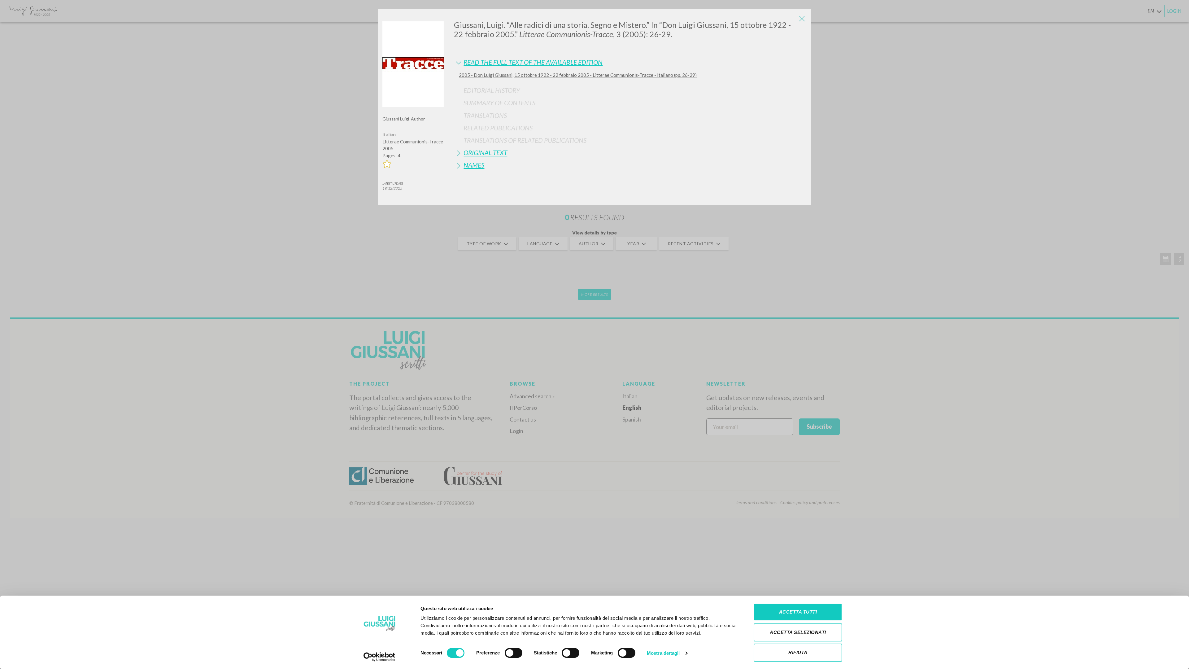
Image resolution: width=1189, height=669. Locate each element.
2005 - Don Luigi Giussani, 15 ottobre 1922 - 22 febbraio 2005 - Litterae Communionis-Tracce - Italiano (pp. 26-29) (578, 75)
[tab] (630, 62)
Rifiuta (798, 652)
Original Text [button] (485, 152)
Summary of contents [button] (499, 102)
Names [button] (474, 164)
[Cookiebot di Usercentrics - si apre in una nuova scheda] (379, 657)
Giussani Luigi (396, 118)
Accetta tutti (798, 611)
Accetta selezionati (798, 632)
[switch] (513, 653)
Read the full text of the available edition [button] (533, 62)
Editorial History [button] (492, 90)
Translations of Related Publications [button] (525, 140)
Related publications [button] (498, 127)
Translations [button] (485, 115)
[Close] (802, 18)
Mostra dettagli (663, 653)
